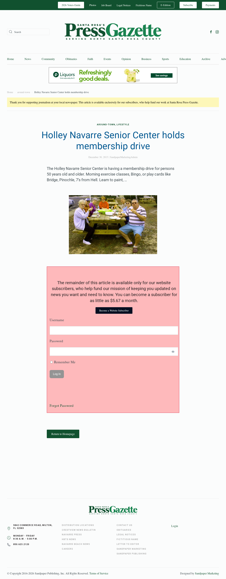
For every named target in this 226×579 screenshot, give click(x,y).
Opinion (126, 59)
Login (174, 526)
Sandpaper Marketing (207, 573)
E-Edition (166, 5)
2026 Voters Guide (71, 5)
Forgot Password (61, 405)
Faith (90, 59)
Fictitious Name (144, 5)
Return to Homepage (63, 434)
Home (10, 59)
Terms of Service (98, 573)
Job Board (106, 5)
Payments (210, 5)
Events (107, 59)
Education (185, 59)
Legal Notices (123, 5)
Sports (165, 59)
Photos (92, 5)
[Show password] (173, 351)
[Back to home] (113, 32)
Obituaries (71, 59)
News (28, 59)
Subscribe (188, 5)
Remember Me (64, 362)
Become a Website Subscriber (114, 310)
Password (56, 341)
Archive (205, 59)
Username (57, 319)
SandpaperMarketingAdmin (124, 157)
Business (146, 59)
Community (48, 59)
